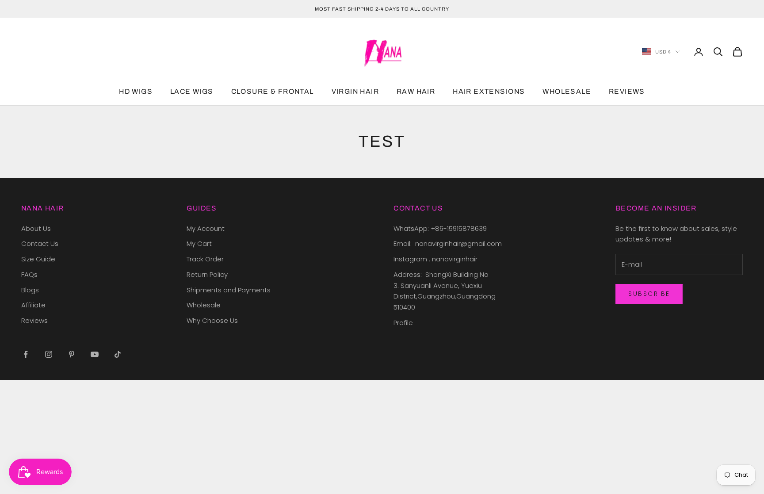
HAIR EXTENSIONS (489, 91)
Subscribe (649, 293)
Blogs (30, 290)
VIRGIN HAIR (355, 91)
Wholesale (204, 305)
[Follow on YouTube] (94, 354)
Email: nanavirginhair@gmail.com (448, 243)
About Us (36, 228)
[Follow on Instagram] (48, 354)
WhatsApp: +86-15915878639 (440, 228)
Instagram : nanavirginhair (435, 259)
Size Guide (38, 259)
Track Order (205, 259)
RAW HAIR (416, 91)
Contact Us (39, 243)
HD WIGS (136, 91)
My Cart (199, 243)
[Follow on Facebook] (25, 354)
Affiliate (33, 305)
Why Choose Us (212, 320)
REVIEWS (627, 91)
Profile (403, 322)
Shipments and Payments (229, 290)
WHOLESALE (566, 91)
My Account (206, 228)
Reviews (34, 320)
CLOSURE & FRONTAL (272, 91)
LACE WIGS (192, 91)
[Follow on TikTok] (117, 354)
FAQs (29, 274)
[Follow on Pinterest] (71, 354)
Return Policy (207, 274)
